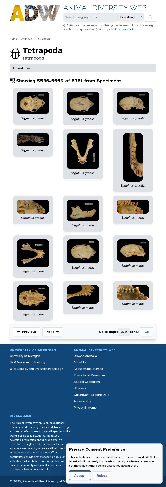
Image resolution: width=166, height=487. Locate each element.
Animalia (26, 38)
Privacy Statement (86, 407)
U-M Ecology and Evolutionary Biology (36, 369)
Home (13, 38)
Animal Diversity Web (105, 8)
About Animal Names (88, 369)
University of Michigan (25, 356)
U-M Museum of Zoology (27, 362)
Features (23, 68)
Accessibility (82, 401)
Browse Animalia (85, 356)
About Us (80, 362)
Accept (80, 475)
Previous (29, 332)
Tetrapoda (43, 38)
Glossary (80, 388)
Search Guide (127, 29)
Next (50, 332)
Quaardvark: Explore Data (91, 395)
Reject (102, 475)
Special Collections (87, 382)
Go (146, 332)
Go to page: (108, 332)
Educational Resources (90, 375)
